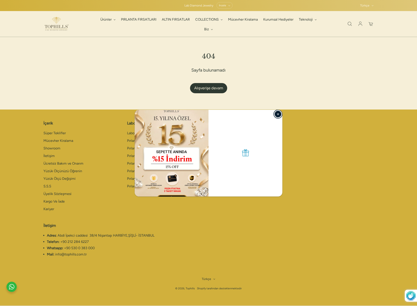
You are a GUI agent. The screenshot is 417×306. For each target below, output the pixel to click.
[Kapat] (278, 114)
